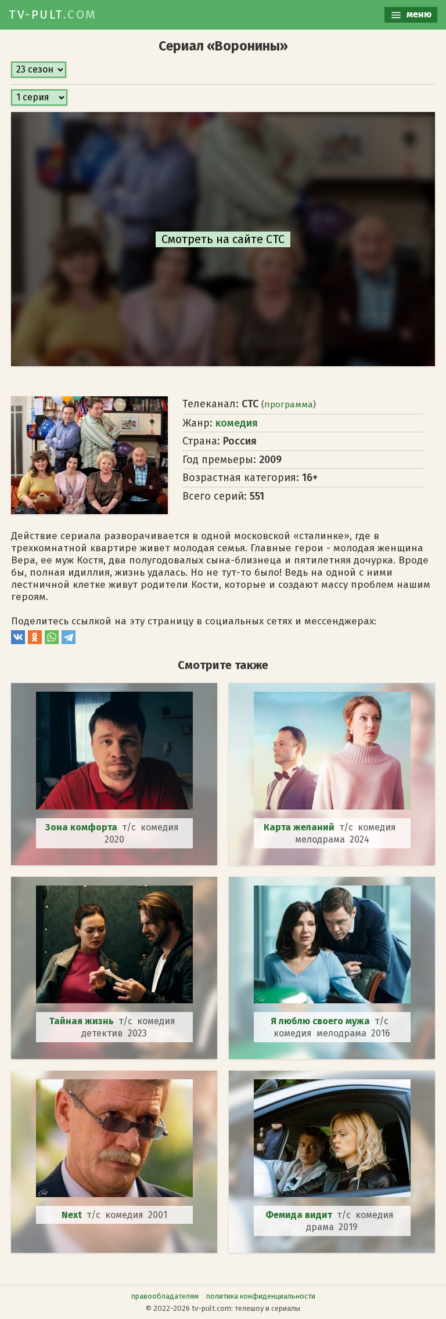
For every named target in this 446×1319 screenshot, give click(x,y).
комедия (236, 423)
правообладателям (165, 1296)
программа (288, 404)
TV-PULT (53, 14)
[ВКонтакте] (18, 641)
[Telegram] (68, 641)
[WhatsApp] (52, 641)
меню (417, 14)
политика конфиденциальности (260, 1296)
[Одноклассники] (35, 641)
